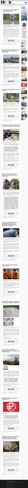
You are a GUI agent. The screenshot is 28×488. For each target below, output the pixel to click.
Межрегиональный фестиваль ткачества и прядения (10, 474)
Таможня (8, 345)
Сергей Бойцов (6, 259)
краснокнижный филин (6, 120)
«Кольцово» (5, 345)
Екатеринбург (9, 44)
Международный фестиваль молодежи (13, 259)
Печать (16, 43)
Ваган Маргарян (16, 393)
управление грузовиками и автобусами (9, 85)
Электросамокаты (14, 44)
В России (25, 1)
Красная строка (5, 218)
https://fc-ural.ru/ (7, 289)
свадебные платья (12, 345)
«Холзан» (11, 120)
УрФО (23, 1)
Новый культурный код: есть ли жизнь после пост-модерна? (6, 2)
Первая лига (8, 297)
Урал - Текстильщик (13, 297)
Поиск (26, 2)
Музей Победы (6, 393)
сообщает (5, 70)
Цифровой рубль (6, 432)
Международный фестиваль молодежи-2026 (9, 260)
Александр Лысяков (10, 393)
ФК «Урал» (5, 297)
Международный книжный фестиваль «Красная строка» (11, 217)
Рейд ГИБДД (5, 44)
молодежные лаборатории (6, 169)
